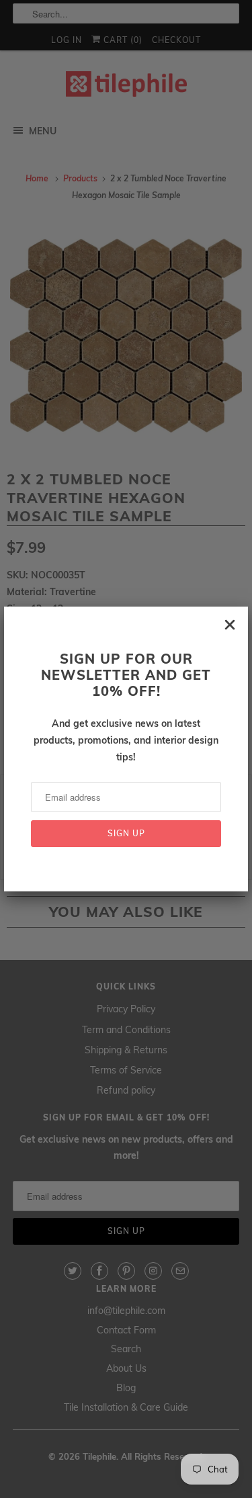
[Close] (230, 625)
